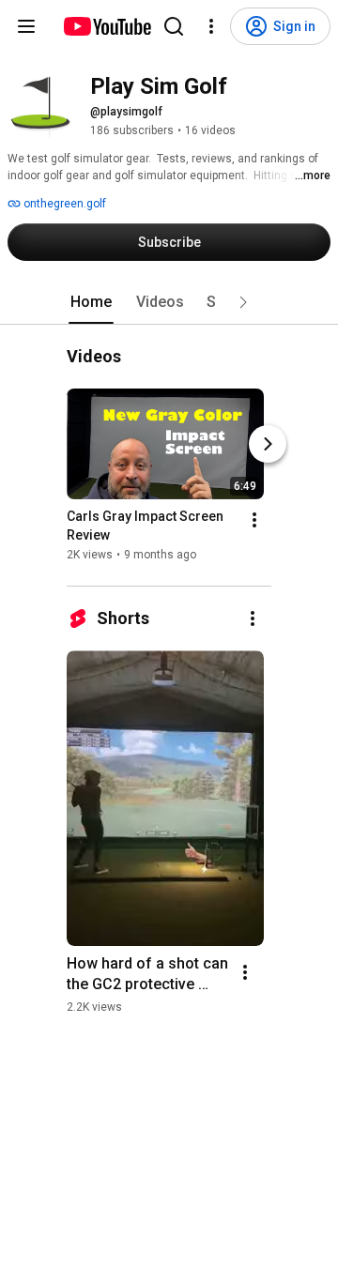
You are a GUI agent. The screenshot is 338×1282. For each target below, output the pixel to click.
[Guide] (26, 26)
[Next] (267, 444)
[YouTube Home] (106, 26)
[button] (243, 302)
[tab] (91, 302)
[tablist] (169, 302)
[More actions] (254, 520)
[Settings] (211, 26)
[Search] (173, 26)
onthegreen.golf (63, 203)
